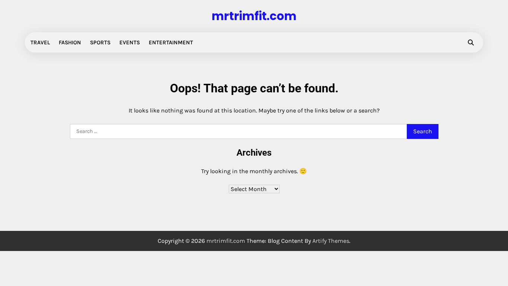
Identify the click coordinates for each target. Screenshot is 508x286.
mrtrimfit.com (254, 16)
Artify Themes (330, 240)
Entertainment (171, 42)
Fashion (70, 42)
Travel (40, 42)
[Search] (471, 42)
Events (129, 42)
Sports (100, 42)
